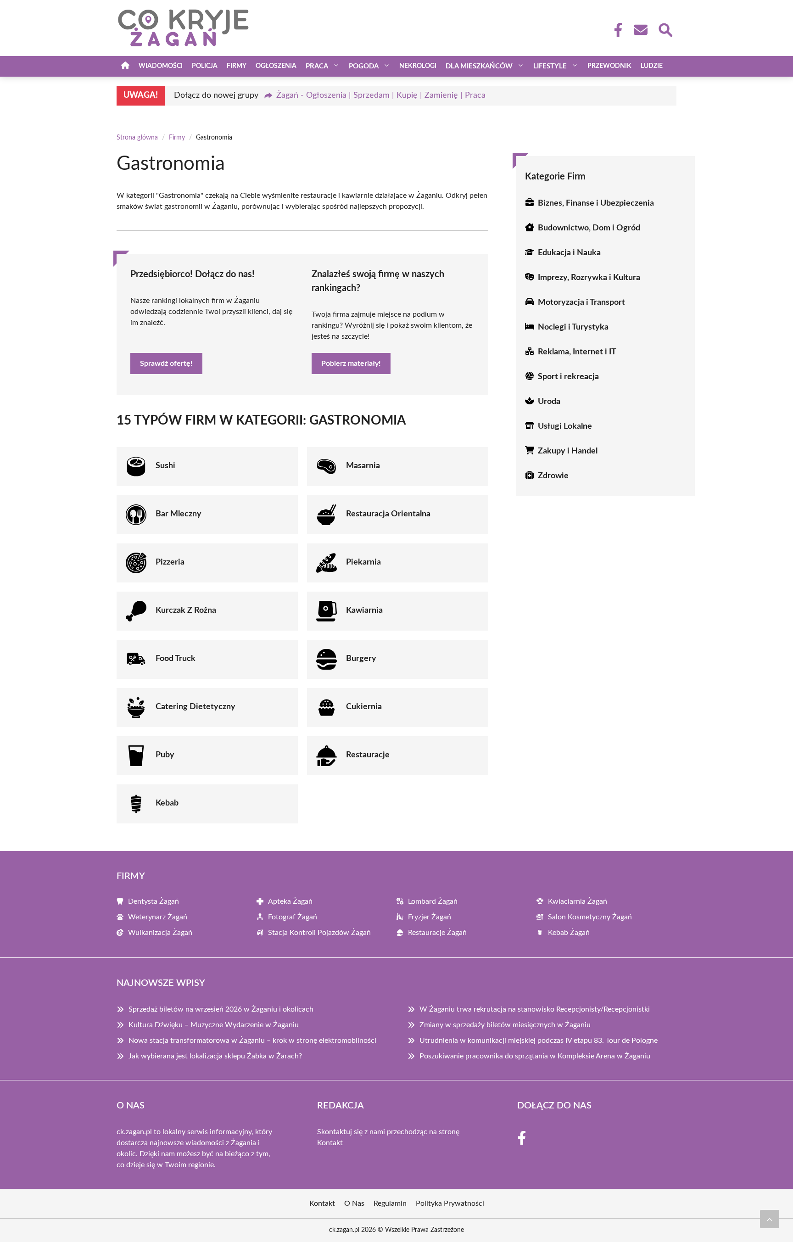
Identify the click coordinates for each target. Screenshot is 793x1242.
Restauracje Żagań (437, 932)
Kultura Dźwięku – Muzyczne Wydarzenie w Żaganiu (213, 1025)
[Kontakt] (640, 29)
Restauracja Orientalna (388, 514)
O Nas (354, 1203)
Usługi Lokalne (565, 426)
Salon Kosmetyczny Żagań (590, 917)
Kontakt (330, 1143)
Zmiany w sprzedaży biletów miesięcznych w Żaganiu (505, 1025)
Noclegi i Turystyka (573, 327)
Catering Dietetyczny (195, 707)
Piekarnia (363, 562)
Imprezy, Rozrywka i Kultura (589, 278)
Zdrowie (553, 476)
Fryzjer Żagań (429, 917)
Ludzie (652, 66)
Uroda (549, 401)
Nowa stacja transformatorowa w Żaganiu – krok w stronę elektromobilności (252, 1040)
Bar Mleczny (178, 514)
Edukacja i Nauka (569, 253)
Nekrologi (417, 66)
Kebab (167, 803)
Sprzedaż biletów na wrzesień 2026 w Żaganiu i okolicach (220, 1009)
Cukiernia (364, 707)
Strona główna (137, 137)
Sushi (165, 466)
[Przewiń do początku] (769, 1219)
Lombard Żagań (433, 901)
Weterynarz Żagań (157, 917)
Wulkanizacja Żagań (160, 932)
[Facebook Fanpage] (615, 29)
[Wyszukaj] (664, 28)
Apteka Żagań (290, 901)
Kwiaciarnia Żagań (577, 901)
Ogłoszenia (276, 66)
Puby (165, 755)
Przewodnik (609, 66)
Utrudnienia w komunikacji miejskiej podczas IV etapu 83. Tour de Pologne (538, 1040)
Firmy (236, 66)
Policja (205, 66)
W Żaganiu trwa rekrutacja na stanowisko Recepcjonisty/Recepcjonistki (534, 1009)
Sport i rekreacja (568, 377)
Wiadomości (161, 66)
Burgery (361, 659)
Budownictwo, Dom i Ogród (589, 228)
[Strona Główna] (125, 66)
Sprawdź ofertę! (166, 363)
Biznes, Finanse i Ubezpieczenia (596, 203)
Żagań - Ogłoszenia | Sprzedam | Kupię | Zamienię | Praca (381, 95)
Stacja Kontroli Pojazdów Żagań (319, 932)
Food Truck (175, 659)
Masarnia (363, 466)
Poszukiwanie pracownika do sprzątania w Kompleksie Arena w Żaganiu (534, 1056)
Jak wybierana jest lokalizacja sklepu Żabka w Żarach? (215, 1056)
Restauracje (368, 755)
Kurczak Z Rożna (186, 610)
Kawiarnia (364, 610)
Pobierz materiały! (351, 363)
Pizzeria (170, 562)
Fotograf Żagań (292, 917)
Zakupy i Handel (568, 451)
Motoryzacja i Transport (581, 302)
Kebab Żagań (569, 932)
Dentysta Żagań (153, 901)
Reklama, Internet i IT (577, 352)
